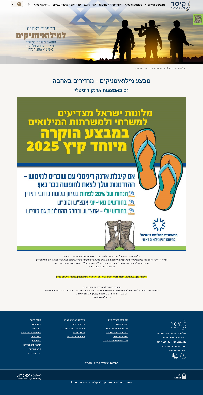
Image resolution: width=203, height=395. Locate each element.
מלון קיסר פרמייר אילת (118, 320)
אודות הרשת (43, 4)
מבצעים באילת (121, 324)
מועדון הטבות (79, 332)
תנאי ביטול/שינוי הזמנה (31, 332)
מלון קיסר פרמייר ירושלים (117, 332)
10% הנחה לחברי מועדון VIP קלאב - (101, 382)
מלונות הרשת (134, 4)
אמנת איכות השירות (76, 336)
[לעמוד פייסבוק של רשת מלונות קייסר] (183, 356)
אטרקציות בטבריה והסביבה (73, 328)
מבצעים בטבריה (78, 324)
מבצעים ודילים (156, 4)
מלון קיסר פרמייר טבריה (74, 320)
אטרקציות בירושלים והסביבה (115, 341)
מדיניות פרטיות (34, 353)
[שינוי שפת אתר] (28, 4)
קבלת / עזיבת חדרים (32, 345)
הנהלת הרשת (35, 320)
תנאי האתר (36, 341)
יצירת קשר (36, 324)
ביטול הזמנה (36, 336)
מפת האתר (36, 328)
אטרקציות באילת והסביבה (117, 328)
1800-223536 (163, 342)
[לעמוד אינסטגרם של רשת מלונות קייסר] (176, 356)
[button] (199, 18)
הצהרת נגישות (35, 349)
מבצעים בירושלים (120, 336)
